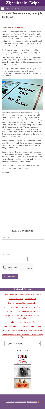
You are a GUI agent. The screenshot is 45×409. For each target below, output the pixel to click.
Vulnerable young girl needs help (22, 322)
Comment (5, 237)
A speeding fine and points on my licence (22, 311)
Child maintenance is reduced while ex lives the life (22, 330)
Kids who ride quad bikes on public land (22, 303)
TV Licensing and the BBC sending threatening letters (22, 326)
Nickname (6, 254)
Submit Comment (10, 276)
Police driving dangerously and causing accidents (22, 307)
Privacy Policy (20, 402)
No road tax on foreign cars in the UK (22, 299)
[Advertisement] (22, 21)
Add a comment (17, 27)
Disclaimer (10, 402)
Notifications (32, 402)
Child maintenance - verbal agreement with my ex (22, 295)
